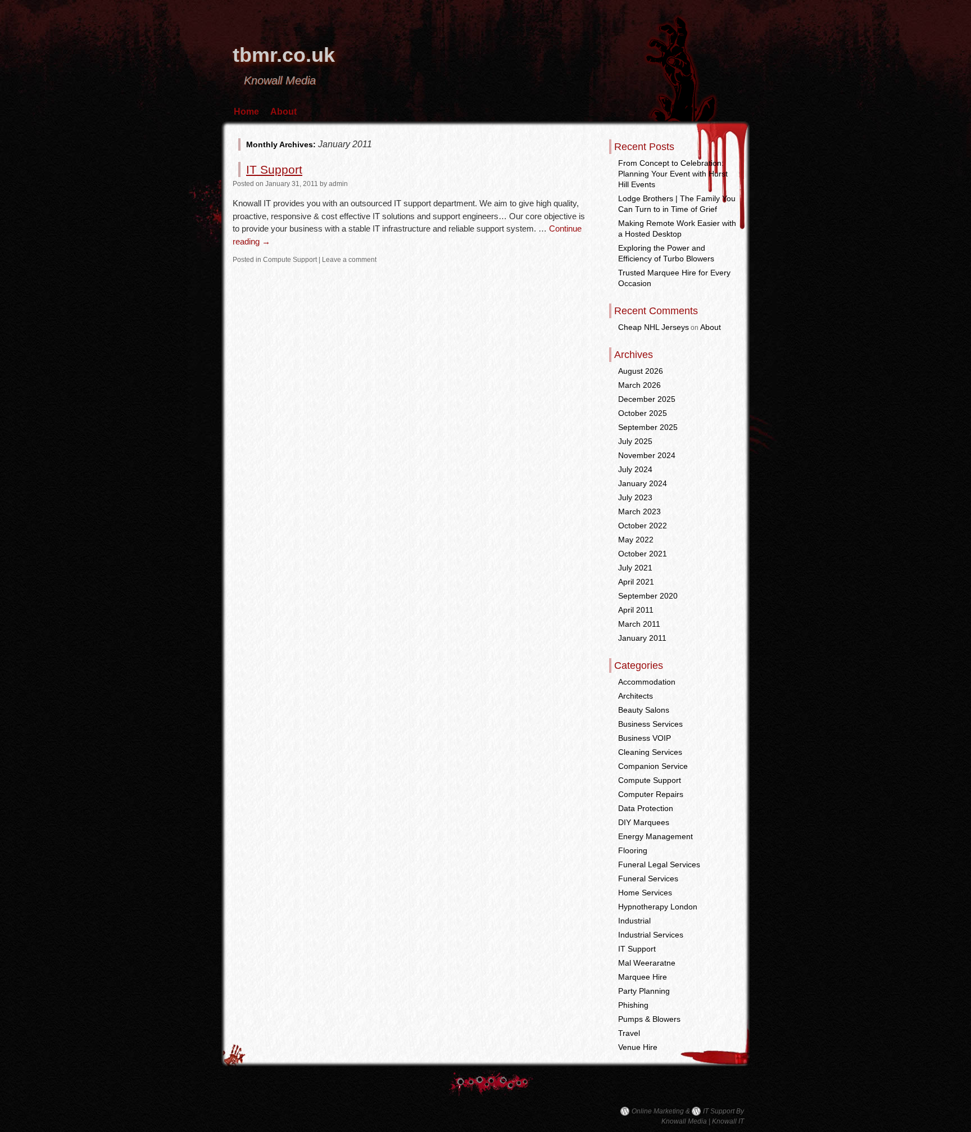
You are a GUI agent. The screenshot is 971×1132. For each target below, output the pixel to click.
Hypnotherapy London (657, 906)
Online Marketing (658, 1111)
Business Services (650, 723)
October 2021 (642, 553)
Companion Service (653, 766)
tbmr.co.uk (284, 54)
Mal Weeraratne (646, 962)
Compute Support (290, 260)
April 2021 (636, 581)
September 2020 (648, 595)
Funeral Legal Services (659, 864)
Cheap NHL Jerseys (653, 327)
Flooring (632, 850)
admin (338, 184)
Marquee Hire (642, 976)
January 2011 (642, 637)
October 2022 (642, 525)
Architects (635, 695)
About (283, 111)
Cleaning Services (650, 752)
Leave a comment (349, 260)
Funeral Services (648, 878)
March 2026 (639, 385)
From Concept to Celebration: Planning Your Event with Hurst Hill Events (673, 174)
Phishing (633, 1004)
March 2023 (639, 511)
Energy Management (655, 836)
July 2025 (635, 441)
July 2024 (635, 469)
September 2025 (648, 427)
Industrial (634, 920)
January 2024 (642, 483)
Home (246, 111)
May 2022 (636, 539)
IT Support (274, 169)
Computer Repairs (650, 794)
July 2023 (635, 497)
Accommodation (646, 681)
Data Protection (645, 808)
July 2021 (635, 567)
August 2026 (640, 370)
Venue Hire (637, 1047)
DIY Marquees (643, 822)
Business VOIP (644, 737)
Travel (629, 1033)
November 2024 (646, 455)
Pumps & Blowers (649, 1019)
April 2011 (636, 609)
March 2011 (639, 623)
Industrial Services (650, 934)
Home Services (645, 892)
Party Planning (644, 990)
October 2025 (642, 413)
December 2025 (646, 399)
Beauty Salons (643, 709)
